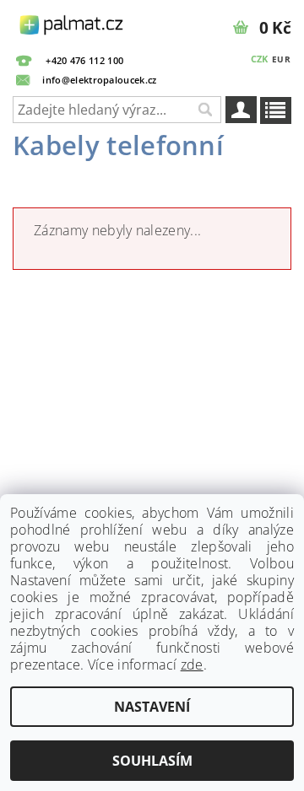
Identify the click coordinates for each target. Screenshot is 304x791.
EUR (281, 59)
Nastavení (152, 706)
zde (192, 664)
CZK (260, 58)
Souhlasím (152, 760)
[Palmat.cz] (72, 22)
